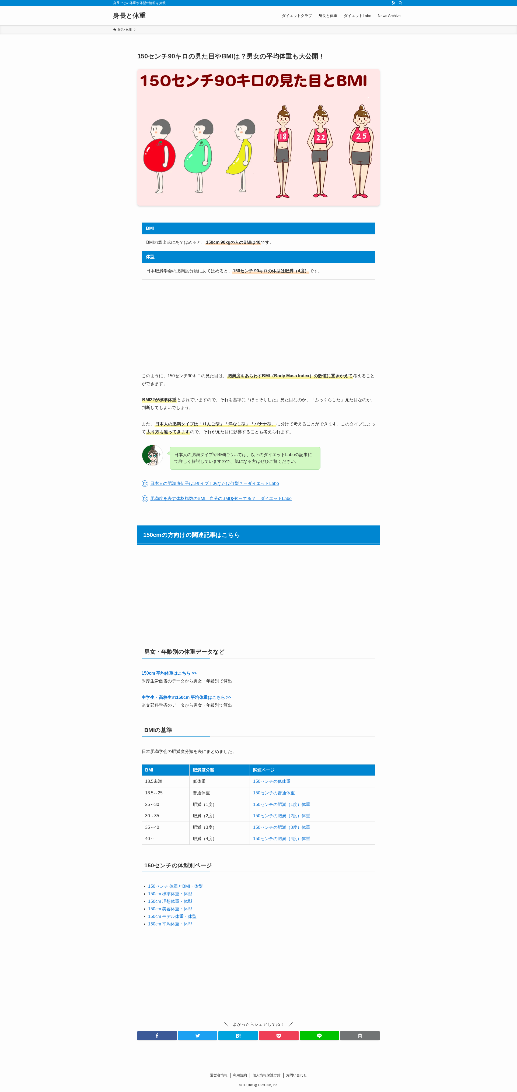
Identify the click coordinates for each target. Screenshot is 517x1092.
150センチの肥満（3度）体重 (281, 827)
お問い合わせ (296, 1075)
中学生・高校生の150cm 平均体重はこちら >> (186, 697)
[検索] (400, 3)
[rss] (393, 3)
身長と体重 (129, 15)
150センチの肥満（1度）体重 (281, 804)
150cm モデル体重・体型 (172, 916)
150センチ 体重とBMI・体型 (175, 886)
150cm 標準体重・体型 (170, 894)
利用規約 (240, 1075)
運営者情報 (219, 1075)
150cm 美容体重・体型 (170, 909)
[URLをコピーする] (360, 1035)
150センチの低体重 (272, 781)
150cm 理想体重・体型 (170, 901)
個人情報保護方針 (267, 1075)
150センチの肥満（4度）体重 (281, 838)
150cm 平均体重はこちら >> (169, 673)
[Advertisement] (258, 326)
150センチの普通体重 (274, 793)
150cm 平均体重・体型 (170, 924)
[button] (157, 1035)
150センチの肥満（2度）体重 (281, 815)
